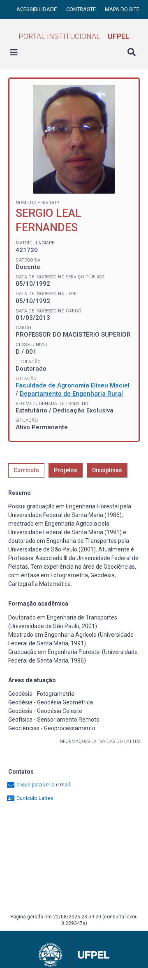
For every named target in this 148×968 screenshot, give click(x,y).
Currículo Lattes (34, 798)
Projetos (65, 470)
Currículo (26, 470)
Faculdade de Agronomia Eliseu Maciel (73, 385)
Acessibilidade (37, 9)
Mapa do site (122, 9)
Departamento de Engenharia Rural (71, 393)
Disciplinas (107, 470)
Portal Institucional (74, 36)
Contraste (81, 9)
